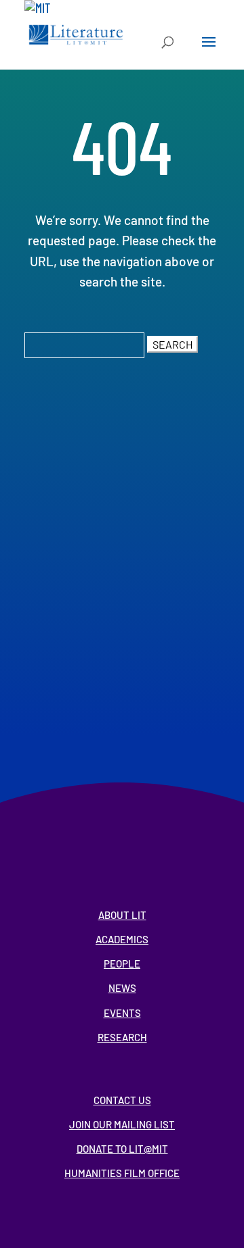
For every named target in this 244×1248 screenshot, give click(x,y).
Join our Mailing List (122, 1124)
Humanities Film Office (122, 1173)
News (122, 988)
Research (122, 1037)
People (122, 963)
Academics (122, 939)
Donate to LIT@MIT (122, 1149)
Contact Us (122, 1100)
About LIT (122, 915)
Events (122, 1013)
